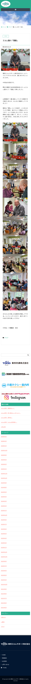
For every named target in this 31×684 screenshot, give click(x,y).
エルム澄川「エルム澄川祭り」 (9, 422)
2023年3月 (4, 543)
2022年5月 (4, 575)
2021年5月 (4, 607)
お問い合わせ (5, 664)
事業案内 (4, 658)
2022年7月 (4, 566)
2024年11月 (4, 478)
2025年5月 (4, 464)
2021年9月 (4, 589)
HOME (4, 655)
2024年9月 (4, 483)
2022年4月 (4, 580)
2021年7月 (4, 598)
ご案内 (2, 622)
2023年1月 (4, 547)
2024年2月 (4, 506)
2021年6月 (4, 603)
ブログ (6, 337)
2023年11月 (4, 515)
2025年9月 (4, 455)
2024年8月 (4, 487)
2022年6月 (4, 570)
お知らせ (3, 617)
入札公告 (3, 427)
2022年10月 (4, 556)
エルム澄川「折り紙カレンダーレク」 (11, 413)
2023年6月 (4, 529)
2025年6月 (4, 459)
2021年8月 (4, 593)
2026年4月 (4, 436)
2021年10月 (4, 584)
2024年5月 (4, 492)
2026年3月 (4, 441)
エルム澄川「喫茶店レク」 (8, 408)
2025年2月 (4, 469)
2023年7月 (4, 524)
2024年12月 (4, 473)
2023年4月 (4, 538)
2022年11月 (4, 552)
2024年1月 (4, 510)
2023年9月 (4, 519)
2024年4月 (4, 496)
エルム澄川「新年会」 (7, 417)
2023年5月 (4, 533)
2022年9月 (4, 561)
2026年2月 (4, 446)
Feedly (5, 667)
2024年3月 (4, 501)
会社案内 (4, 661)
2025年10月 (4, 450)
